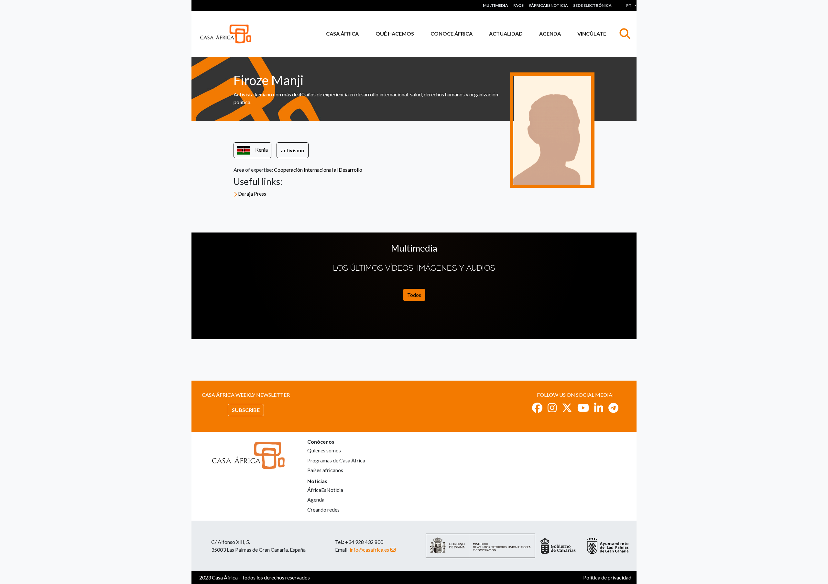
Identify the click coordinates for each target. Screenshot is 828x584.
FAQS (518, 5)
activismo (292, 150)
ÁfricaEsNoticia (325, 490)
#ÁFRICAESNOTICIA (548, 5)
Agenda (550, 33)
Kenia (261, 149)
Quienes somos (324, 450)
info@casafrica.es (369, 549)
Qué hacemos (395, 33)
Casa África (342, 33)
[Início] (228, 34)
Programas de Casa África (336, 460)
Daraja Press (252, 193)
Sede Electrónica (592, 5)
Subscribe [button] (246, 410)
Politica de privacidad (607, 577)
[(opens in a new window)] (537, 408)
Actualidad (506, 33)
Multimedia (495, 5)
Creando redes (323, 509)
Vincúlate (591, 33)
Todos (414, 295)
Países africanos (325, 470)
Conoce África (451, 33)
